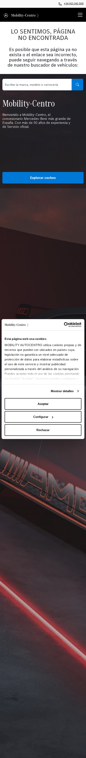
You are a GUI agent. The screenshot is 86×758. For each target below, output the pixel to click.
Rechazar (43, 429)
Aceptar (43, 403)
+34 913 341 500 (74, 3)
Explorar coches (43, 177)
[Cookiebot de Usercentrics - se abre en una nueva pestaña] (63, 324)
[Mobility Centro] (21, 14)
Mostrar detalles (62, 391)
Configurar (40, 416)
